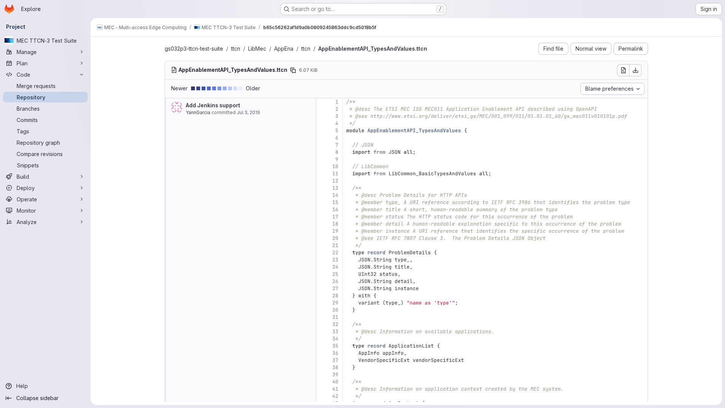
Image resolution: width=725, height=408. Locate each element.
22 (335, 252)
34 (335, 338)
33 (335, 331)
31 (335, 317)
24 (335, 267)
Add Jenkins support (213, 105)
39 (335, 374)
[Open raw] (623, 70)
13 (335, 188)
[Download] (635, 70)
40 (335, 382)
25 (335, 274)
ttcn (235, 48)
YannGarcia (198, 112)
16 (335, 209)
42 (335, 396)
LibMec (257, 48)
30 (335, 310)
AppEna (283, 48)
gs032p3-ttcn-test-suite (194, 48)
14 (335, 195)
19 (335, 231)
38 (335, 367)
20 (335, 238)
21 (335, 245)
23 (335, 260)
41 (335, 389)
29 (335, 303)
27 (335, 288)
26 (335, 281)
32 (335, 324)
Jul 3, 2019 (248, 112)
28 (335, 295)
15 (335, 202)
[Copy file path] (293, 70)
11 (335, 173)
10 (335, 166)
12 (335, 181)
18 (335, 224)
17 (335, 216)
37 (335, 360)
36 (335, 353)
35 (335, 346)
